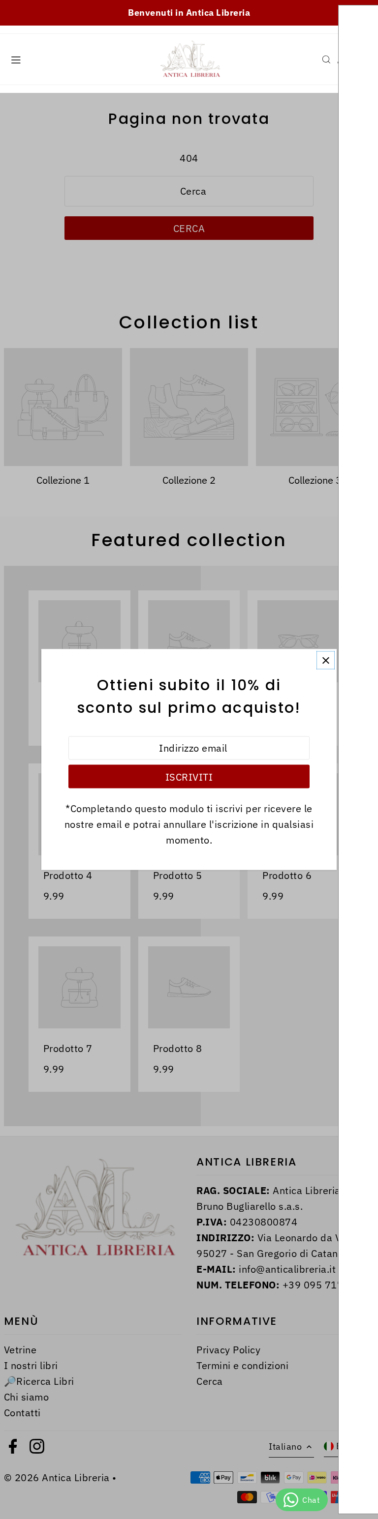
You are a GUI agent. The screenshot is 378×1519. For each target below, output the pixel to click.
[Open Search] (326, 59)
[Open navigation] (77, 59)
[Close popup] (325, 660)
